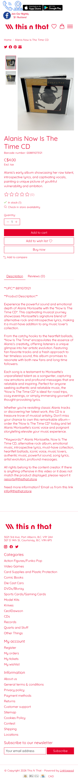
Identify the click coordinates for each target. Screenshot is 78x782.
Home (8, 39)
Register (10, 648)
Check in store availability (24, 207)
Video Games (14, 566)
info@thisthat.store (18, 491)
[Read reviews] (17, 194)
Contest (9, 723)
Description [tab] (14, 276)
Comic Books (13, 577)
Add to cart (39, 232)
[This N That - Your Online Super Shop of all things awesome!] (27, 26)
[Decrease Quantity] (7, 221)
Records (10, 622)
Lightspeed (67, 770)
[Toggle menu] (70, 26)
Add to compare (17, 257)
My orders (11, 653)
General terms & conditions (24, 684)
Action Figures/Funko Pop (23, 561)
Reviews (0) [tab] (36, 276)
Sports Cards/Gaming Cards (25, 594)
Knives (9, 605)
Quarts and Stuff (16, 627)
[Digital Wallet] (34, 776)
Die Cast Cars (14, 583)
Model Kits (11, 600)
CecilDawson (13, 611)
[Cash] (25, 776)
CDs (7, 616)
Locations (11, 734)
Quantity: (10, 215)
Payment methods (17, 695)
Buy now (39, 249)
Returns (9, 701)
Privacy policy (14, 690)
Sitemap (10, 712)
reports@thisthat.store (20, 479)
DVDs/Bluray (14, 588)
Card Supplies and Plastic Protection (30, 572)
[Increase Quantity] (16, 221)
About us (10, 679)
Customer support (17, 707)
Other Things (13, 633)
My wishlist (12, 664)
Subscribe (60, 751)
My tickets (11, 659)
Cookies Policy (14, 718)
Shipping (10, 729)
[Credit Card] (42, 776)
